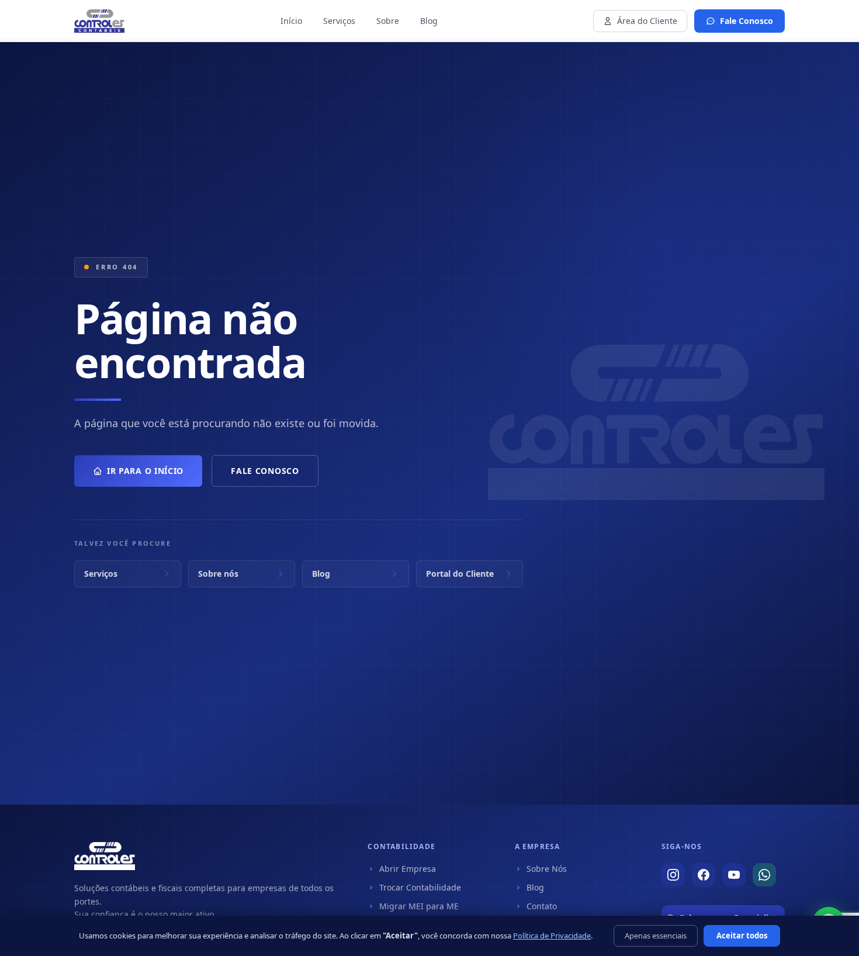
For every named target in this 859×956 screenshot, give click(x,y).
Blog (429, 20)
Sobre (387, 20)
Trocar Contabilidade (420, 887)
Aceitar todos (741, 935)
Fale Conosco (746, 20)
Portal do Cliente (460, 573)
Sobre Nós (547, 868)
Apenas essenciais (656, 935)
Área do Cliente (647, 20)
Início (291, 20)
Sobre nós (218, 573)
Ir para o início (145, 470)
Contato (542, 906)
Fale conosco (265, 470)
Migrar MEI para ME (419, 906)
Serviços (339, 20)
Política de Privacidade (552, 935)
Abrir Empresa (407, 868)
